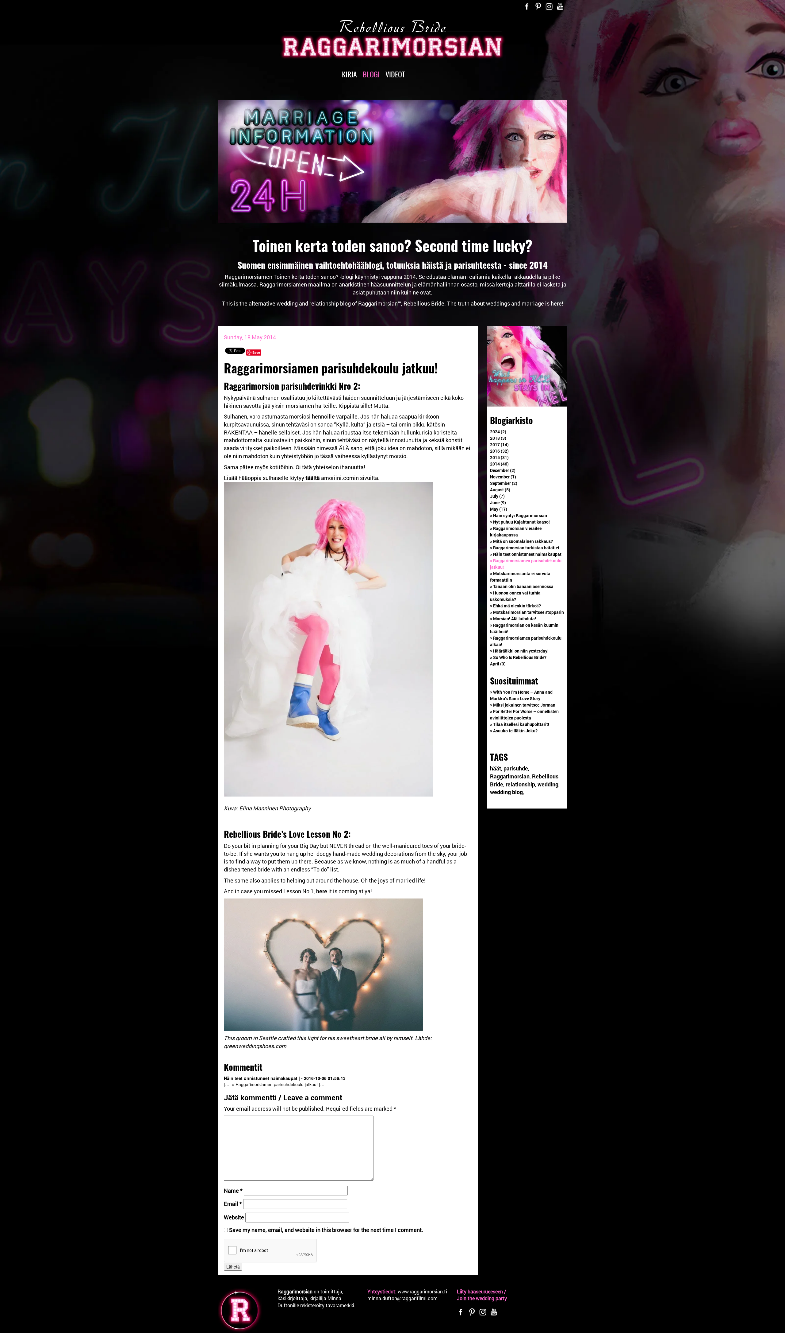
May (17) (498, 509)
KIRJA (349, 74)
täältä (312, 477)
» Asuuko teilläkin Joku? (514, 731)
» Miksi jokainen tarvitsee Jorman (522, 705)
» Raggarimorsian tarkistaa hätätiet (524, 548)
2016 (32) (499, 451)
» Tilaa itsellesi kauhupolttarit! (519, 724)
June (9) (498, 502)
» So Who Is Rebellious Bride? (518, 657)
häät (495, 768)
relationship (520, 784)
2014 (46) (499, 464)
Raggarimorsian (510, 776)
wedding (548, 784)
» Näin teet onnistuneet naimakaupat (525, 554)
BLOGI (371, 74)
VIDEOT (395, 74)
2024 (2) (498, 432)
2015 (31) (499, 457)
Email (233, 1203)
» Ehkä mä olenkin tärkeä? (515, 606)
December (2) (502, 470)
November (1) (503, 477)
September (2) (503, 483)
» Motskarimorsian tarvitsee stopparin (527, 612)
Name (233, 1190)
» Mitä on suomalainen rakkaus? (521, 541)
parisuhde (516, 768)
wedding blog (506, 792)
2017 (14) (499, 444)
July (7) (497, 496)
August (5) (500, 490)
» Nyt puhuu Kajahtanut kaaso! (520, 522)
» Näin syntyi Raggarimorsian (518, 515)
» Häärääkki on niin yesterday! (519, 651)
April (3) (498, 664)
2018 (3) (498, 438)
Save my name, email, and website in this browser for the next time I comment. (326, 1230)
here (321, 891)
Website (234, 1217)
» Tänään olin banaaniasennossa (521, 586)
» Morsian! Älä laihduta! (513, 619)
